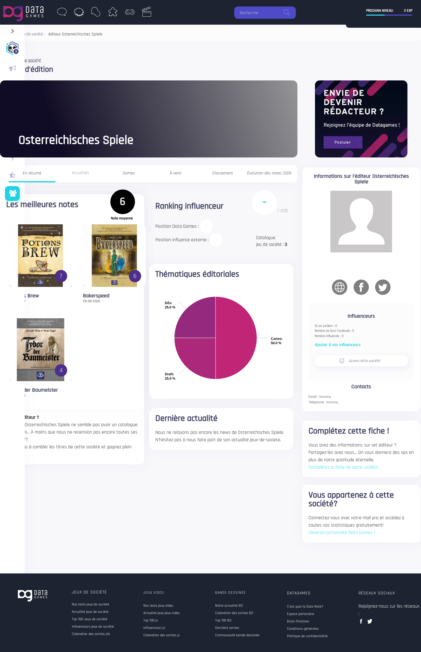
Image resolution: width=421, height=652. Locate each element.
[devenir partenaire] (361, 119)
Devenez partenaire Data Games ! (342, 532)
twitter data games (370, 623)
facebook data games (362, 623)
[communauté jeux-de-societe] (12, 193)
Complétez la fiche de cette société (343, 467)
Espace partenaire (300, 614)
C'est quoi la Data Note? (305, 607)
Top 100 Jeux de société (89, 619)
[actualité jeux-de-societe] (12, 68)
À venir (176, 173)
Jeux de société (89, 592)
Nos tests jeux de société (90, 604)
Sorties (129, 173)
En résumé (32, 173)
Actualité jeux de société (90, 612)
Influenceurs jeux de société (93, 627)
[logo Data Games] (24, 12)
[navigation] (12, 29)
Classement (222, 173)
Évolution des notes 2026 (269, 173)
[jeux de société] (113, 13)
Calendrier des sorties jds (91, 634)
